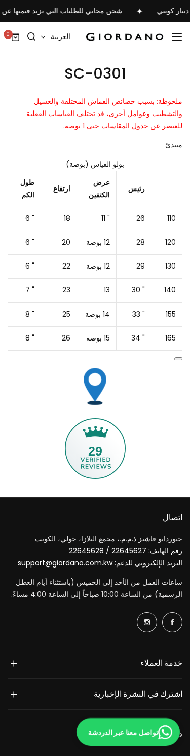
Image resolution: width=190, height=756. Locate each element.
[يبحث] (31, 37)
